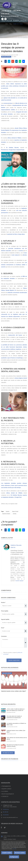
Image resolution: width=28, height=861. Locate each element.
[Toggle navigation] (25, 3)
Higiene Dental (15, 511)
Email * (2, 627)
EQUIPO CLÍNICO (6, 788)
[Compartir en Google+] (12, 61)
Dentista (14, 513)
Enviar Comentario (14, 660)
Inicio (6, 23)
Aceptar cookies (6, 852)
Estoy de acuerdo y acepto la (12, 653)
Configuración (14, 857)
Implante (7, 511)
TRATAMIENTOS (6, 786)
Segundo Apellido (5, 619)
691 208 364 (17, 10)
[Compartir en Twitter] (9, 61)
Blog (11, 23)
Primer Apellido (4, 611)
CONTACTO (5, 796)
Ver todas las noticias (8, 752)
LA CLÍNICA (5, 791)
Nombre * (3, 602)
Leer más (14, 848)
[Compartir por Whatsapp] (20, 61)
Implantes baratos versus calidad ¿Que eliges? (13, 691)
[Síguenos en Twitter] (5, 19)
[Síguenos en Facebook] (2, 19)
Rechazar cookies (20, 852)
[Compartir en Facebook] (5, 61)
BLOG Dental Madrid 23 (8, 794)
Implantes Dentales (6, 513)
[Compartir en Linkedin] (16, 61)
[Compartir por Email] (23, 61)
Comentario (4, 636)
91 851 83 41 (6, 11)
